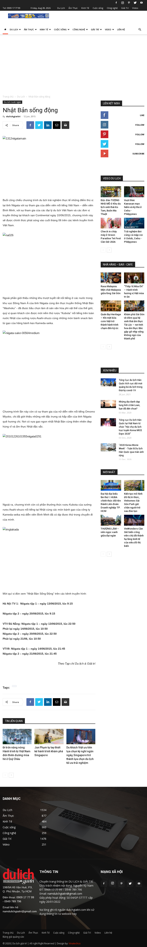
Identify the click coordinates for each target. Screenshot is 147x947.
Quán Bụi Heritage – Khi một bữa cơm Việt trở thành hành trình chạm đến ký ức (111, 321)
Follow (139, 124)
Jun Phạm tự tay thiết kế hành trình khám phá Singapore (48, 751)
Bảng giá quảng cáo (13, 936)
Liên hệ (121, 29)
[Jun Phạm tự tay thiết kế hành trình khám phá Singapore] (48, 736)
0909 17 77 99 (13, 8)
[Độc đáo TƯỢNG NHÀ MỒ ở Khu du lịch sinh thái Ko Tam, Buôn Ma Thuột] (111, 191)
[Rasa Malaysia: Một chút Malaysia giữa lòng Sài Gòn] (111, 277)
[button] (139, 29)
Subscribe (138, 153)
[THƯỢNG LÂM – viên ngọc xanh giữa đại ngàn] (111, 520)
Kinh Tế (85, 8)
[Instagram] (122, 2)
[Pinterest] (129, 2)
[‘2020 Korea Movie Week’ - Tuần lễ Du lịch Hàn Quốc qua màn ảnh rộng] (108, 447)
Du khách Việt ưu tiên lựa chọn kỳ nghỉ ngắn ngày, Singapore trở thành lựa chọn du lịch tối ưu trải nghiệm (80, 755)
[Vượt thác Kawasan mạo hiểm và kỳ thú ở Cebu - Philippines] (134, 191)
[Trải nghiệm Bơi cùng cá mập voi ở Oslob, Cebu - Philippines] (134, 223)
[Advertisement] (73, 66)
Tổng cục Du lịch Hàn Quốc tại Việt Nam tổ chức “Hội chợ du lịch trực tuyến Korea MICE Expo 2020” (130, 427)
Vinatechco (75, 943)
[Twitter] (135, 2)
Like (142, 115)
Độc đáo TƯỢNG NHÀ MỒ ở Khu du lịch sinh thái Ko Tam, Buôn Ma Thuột (111, 207)
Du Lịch (61, 8)
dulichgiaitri (13, 116)
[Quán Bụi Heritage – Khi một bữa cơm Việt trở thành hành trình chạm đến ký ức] (111, 305)
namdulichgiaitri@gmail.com (20, 911)
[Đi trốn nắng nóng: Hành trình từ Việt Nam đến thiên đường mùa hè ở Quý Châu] (17, 736)
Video (135, 8)
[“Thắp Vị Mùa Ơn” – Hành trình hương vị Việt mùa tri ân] (134, 277)
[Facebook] (116, 2)
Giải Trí (125, 8)
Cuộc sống (98, 8)
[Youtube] (141, 2)
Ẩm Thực (73, 8)
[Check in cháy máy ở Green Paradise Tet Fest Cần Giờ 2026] (111, 223)
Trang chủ (8, 96)
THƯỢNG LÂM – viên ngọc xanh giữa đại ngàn (110, 532)
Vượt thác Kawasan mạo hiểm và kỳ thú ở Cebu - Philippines (133, 207)
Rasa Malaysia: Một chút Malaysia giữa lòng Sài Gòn (111, 290)
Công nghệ (112, 8)
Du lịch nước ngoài (12, 102)
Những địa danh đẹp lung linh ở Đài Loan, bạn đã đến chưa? (129, 405)
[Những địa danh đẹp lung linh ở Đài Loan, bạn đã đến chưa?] (108, 404)
